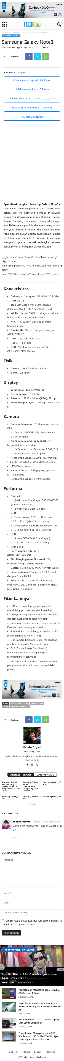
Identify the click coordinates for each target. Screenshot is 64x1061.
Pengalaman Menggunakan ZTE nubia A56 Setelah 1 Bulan (39, 991)
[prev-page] (30, 804)
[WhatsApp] (45, 56)
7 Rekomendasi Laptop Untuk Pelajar (32, 80)
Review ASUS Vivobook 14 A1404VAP (32, 107)
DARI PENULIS (45, 774)
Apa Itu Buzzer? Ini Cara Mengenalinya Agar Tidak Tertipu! (30, 976)
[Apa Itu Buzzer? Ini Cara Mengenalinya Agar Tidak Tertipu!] (32, 965)
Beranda (5, 32)
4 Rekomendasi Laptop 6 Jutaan (32, 89)
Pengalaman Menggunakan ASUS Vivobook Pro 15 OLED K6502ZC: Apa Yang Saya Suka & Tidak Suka (38, 1036)
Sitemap (26, 1051)
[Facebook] (29, 56)
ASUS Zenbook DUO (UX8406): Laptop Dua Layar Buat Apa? (38, 1021)
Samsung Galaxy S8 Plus (32, 797)
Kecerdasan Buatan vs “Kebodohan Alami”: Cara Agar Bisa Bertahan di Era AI (40, 1006)
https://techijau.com (32, 752)
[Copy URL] (53, 56)
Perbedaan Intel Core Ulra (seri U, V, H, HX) (32, 98)
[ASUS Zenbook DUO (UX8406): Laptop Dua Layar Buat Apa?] (9, 1023)
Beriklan (38, 1051)
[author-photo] (32, 735)
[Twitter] (37, 56)
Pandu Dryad (15, 47)
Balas (14, 838)
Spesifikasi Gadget (20, 32)
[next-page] (34, 804)
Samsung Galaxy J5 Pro (10, 797)
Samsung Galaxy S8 (52, 796)
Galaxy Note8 (37, 703)
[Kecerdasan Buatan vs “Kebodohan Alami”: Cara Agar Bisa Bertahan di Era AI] (9, 1007)
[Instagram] (32, 765)
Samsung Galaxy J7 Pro (52, 783)
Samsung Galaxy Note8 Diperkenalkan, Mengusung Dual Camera (30, 786)
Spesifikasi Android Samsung (16, 707)
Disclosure (13, 1051)
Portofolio (50, 1051)
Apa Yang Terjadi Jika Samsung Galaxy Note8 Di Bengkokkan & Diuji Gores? (11, 786)
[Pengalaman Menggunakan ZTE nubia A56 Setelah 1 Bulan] (9, 993)
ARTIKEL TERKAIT (20, 774)
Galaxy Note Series (19, 703)
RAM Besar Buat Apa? (32, 116)
